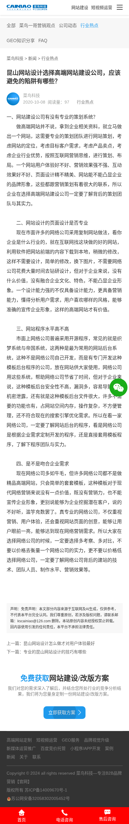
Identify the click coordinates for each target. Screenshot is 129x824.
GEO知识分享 (21, 40)
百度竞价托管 (53, 748)
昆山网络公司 (62, 643)
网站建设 (79, 7)
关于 (24, 756)
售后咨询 (107, 818)
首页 (21, 819)
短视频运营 (101, 7)
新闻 (32, 58)
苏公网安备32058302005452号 (40, 798)
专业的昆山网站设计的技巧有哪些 (54, 651)
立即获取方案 (61, 712)
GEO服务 (71, 740)
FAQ (42, 40)
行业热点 (89, 25)
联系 (36, 756)
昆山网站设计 (88, 643)
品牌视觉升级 (96, 740)
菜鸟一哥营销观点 (37, 25)
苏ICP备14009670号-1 (46, 790)
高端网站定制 (19, 740)
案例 (109, 748)
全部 (11, 25)
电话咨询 (64, 819)
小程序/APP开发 (85, 748)
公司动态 (68, 25)
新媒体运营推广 (21, 748)
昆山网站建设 (36, 643)
